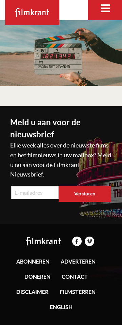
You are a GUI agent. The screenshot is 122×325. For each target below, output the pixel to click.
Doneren (37, 277)
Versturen (84, 193)
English (61, 307)
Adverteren (78, 262)
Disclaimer (32, 292)
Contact (75, 277)
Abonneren (32, 262)
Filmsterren (78, 292)
